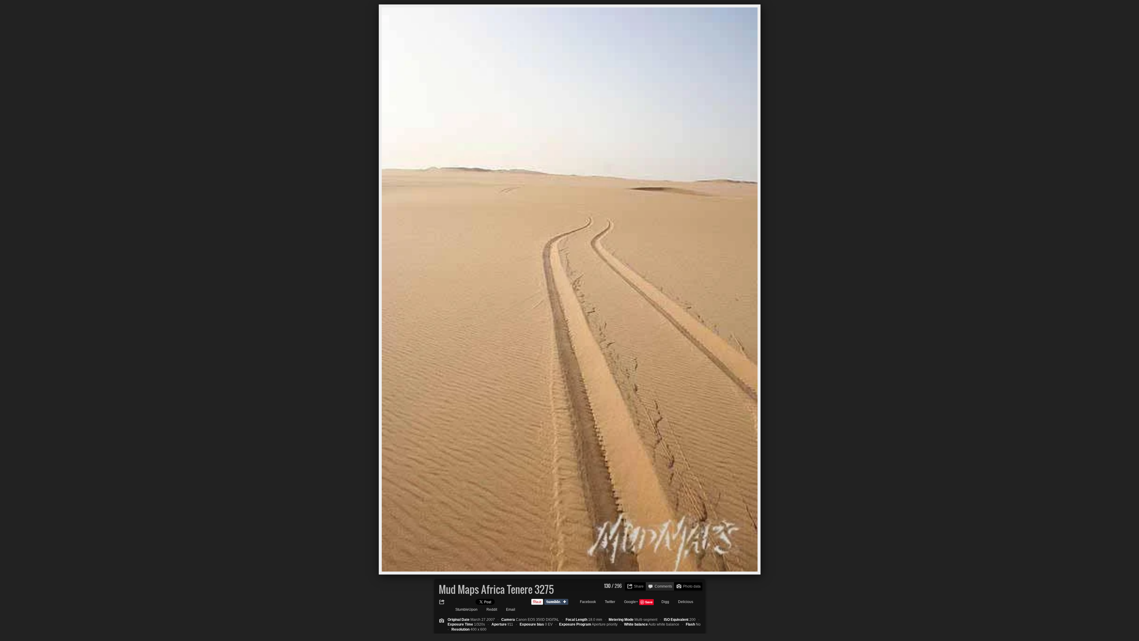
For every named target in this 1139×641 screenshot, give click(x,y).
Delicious (685, 602)
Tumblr (557, 602)
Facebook (588, 602)
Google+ (631, 602)
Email (510, 609)
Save (649, 602)
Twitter (610, 602)
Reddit (491, 609)
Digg (665, 602)
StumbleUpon (466, 609)
